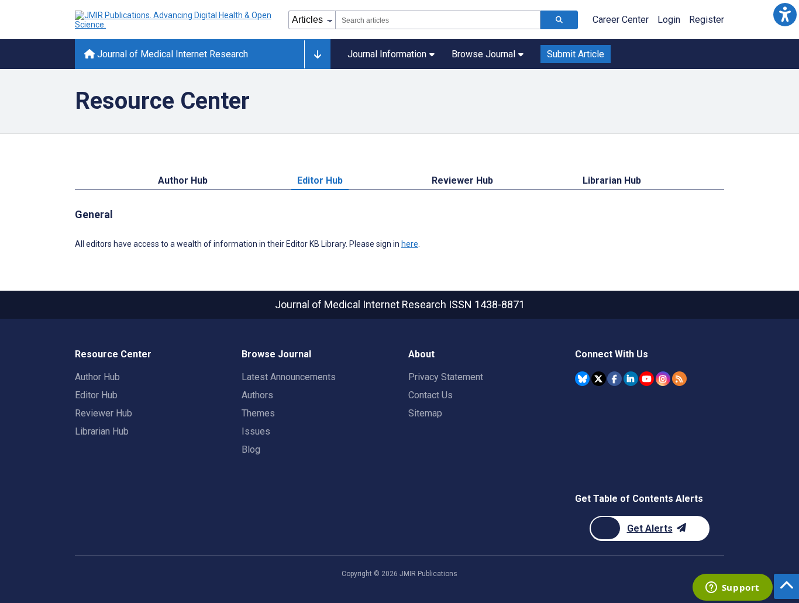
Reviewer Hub (462, 180)
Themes (258, 413)
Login (668, 19)
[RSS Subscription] (679, 378)
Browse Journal (483, 54)
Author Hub (183, 180)
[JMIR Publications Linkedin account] (631, 378)
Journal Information (386, 54)
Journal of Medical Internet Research (171, 54)
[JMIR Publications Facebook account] (614, 378)
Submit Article (575, 54)
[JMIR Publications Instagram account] (663, 378)
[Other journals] (317, 54)
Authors (257, 395)
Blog (251, 449)
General (94, 214)
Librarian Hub (612, 180)
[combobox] (437, 20)
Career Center (621, 19)
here (409, 244)
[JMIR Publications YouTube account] (646, 378)
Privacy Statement (445, 377)
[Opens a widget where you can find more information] (732, 588)
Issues (256, 431)
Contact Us (430, 395)
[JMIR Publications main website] (174, 20)
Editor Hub (320, 180)
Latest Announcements (289, 377)
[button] (785, 14)
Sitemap (425, 413)
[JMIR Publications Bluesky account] (582, 378)
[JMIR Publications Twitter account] (598, 378)
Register (706, 19)
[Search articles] (559, 20)
